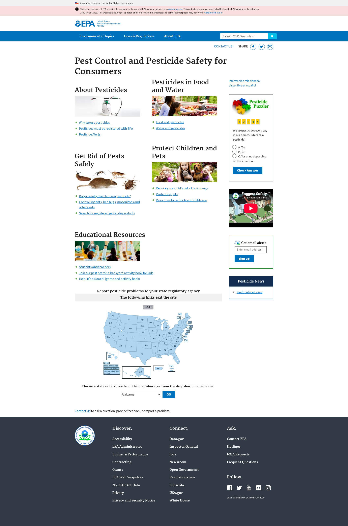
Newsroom (178, 462)
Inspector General (184, 447)
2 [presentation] (244, 122)
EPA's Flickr (258, 487)
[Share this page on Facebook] (253, 47)
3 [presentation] (248, 122)
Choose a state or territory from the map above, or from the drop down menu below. (148, 386)
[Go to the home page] (85, 24)
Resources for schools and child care (181, 200)
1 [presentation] (239, 122)
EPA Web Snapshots (128, 477)
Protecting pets (167, 194)
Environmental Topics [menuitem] (97, 36)
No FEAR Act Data (126, 485)
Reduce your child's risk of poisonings (182, 188)
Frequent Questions (242, 462)
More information (213, 12)
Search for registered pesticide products (107, 213)
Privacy (118, 493)
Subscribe (177, 485)
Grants (117, 470)
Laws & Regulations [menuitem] (139, 36)
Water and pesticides (170, 128)
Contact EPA (236, 439)
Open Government (184, 470)
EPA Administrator (127, 447)
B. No (241, 152)
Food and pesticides (170, 122)
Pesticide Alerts (89, 134)
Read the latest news (249, 292)
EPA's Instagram (268, 487)
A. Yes (241, 147)
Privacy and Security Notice (133, 500)
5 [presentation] (258, 122)
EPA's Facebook (229, 487)
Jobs (173, 454)
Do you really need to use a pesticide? (105, 196)
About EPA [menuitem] (172, 36)
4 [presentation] (253, 122)
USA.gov (176, 493)
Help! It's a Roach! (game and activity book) (109, 278)
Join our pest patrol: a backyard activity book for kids (116, 273)
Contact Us (223, 46)
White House (180, 500)
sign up (244, 258)
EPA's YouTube (249, 487)
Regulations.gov (182, 477)
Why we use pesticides (94, 122)
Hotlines (233, 447)
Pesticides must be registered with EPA (106, 128)
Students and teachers (95, 267)
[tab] (239, 122)
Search (272, 36)
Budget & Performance (130, 454)
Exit (148, 307)
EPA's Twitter (239, 487)
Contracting (121, 462)
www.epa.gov (175, 8)
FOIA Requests (238, 454)
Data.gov (177, 439)
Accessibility (122, 439)
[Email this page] (270, 47)
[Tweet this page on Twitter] (262, 47)
